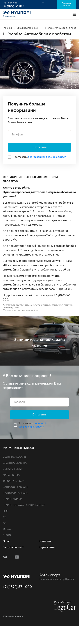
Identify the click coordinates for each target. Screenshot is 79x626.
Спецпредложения (27, 28)
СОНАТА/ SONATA (13, 469)
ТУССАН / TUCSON (13, 481)
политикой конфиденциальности (47, 157)
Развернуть (40, 345)
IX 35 (5, 511)
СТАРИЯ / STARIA (13, 499)
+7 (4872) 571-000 (14, 6)
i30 (4, 523)
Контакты (45, 541)
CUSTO (7, 535)
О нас (6, 541)
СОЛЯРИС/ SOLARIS (14, 457)
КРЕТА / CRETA (11, 475)
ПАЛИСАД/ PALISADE (15, 493)
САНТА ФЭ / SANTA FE (15, 487)
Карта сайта (47, 547)
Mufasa (7, 529)
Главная (7, 28)
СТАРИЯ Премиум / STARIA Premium (24, 505)
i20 (4, 517)
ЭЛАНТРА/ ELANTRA (15, 463)
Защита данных (13, 547)
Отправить (39, 147)
